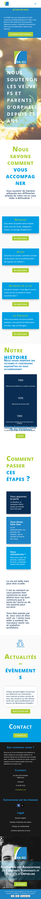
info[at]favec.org (20, 790)
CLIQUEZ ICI (20, 735)
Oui (13, 896)
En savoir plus (20, 238)
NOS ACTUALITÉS (20, 711)
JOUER (20, 436)
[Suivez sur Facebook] (18, 805)
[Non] (39, 894)
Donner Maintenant (20, 34)
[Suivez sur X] (22, 805)
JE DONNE (20, 884)
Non (17, 896)
